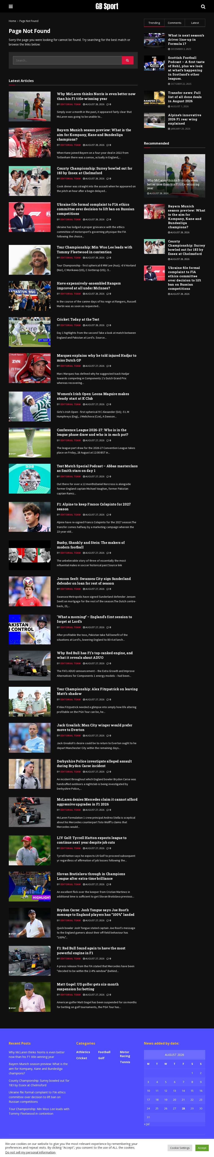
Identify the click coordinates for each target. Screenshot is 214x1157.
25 (156, 1108)
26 (165, 1108)
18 (156, 1100)
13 (174, 1091)
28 (183, 1108)
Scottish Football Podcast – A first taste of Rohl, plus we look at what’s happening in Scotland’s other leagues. (186, 68)
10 (148, 1091)
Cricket (81, 1058)
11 (156, 1091)
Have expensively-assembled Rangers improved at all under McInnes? (89, 285)
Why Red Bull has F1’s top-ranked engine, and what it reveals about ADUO (95, 655)
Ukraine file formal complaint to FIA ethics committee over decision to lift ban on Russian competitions (95, 209)
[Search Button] (128, 60)
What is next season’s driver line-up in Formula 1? (186, 39)
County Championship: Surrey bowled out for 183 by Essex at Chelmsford (94, 170)
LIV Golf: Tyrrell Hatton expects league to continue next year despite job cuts (92, 840)
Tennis (125, 1062)
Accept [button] (202, 1148)
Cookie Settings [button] (180, 1148)
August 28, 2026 (94, 104)
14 (183, 1091)
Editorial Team (70, 104)
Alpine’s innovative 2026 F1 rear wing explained (184, 119)
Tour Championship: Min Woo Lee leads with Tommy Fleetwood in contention (94, 249)
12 (165, 1091)
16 (200, 1091)
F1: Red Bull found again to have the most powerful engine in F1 (91, 950)
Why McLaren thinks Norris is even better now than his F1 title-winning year (96, 96)
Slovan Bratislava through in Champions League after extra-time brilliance (91, 876)
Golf (101, 1058)
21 (183, 1100)
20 (174, 1100)
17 (148, 1100)
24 (148, 1108)
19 (165, 1100)
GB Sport (107, 6)
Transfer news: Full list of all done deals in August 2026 (185, 97)
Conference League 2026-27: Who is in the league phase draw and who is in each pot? (92, 432)
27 (174, 1108)
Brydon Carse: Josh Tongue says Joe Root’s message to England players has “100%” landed (95, 912)
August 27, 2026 (94, 365)
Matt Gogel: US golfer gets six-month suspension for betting (87, 986)
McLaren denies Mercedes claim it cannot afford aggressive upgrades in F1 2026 (97, 801)
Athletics (83, 1052)
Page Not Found (28, 21)
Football (104, 1052)
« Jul (146, 1124)
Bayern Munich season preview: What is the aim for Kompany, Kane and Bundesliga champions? (94, 134)
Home (12, 21)
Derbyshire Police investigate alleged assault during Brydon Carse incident (94, 763)
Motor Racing (125, 1054)
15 (192, 1091)
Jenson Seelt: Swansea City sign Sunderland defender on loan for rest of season (94, 580)
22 (192, 1100)
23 (200, 1100)
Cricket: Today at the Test (78, 319)
